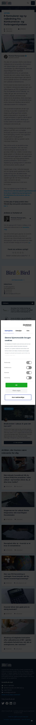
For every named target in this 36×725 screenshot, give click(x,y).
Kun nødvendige (18, 397)
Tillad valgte (16, 390)
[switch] (29, 367)
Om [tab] (28, 330)
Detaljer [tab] (19, 330)
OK (16, 385)
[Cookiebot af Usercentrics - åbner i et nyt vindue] (23, 325)
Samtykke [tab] (8, 330)
